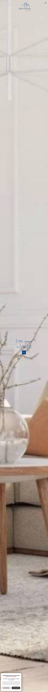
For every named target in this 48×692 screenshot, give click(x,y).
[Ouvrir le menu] (46, 3)
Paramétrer (6, 687)
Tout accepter (16, 687)
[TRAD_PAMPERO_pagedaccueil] (24, 11)
